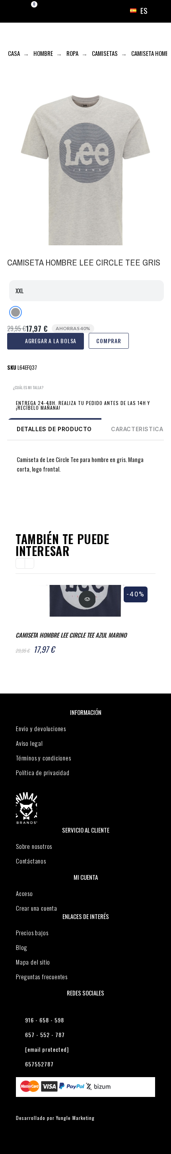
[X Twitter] (29, 499)
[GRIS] (15, 312)
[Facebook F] (13, 499)
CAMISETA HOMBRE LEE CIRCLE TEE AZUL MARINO (71, 634)
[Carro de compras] (27, 11)
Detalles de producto (54, 429)
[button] (25, 388)
